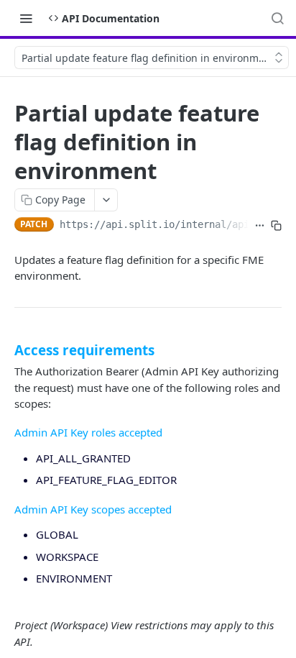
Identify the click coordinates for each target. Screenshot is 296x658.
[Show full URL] (259, 225)
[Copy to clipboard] (276, 225)
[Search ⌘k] (277, 17)
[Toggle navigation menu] (25, 17)
